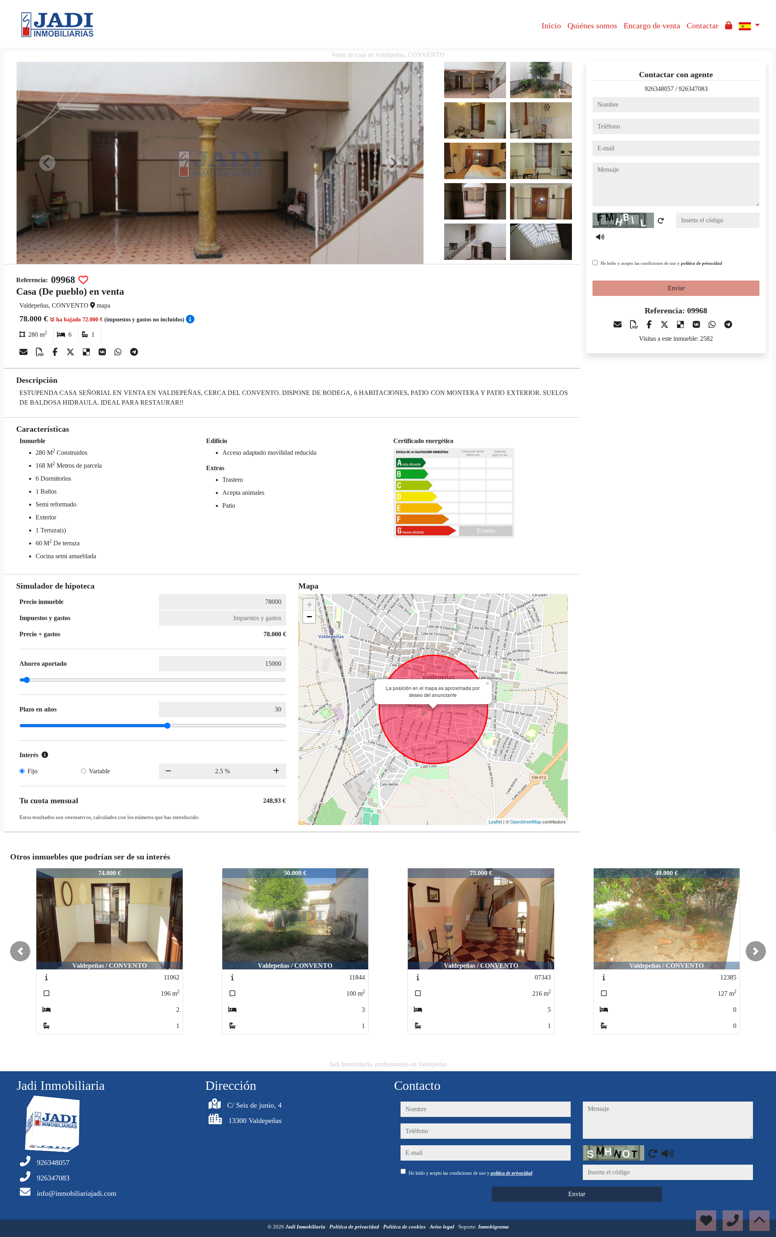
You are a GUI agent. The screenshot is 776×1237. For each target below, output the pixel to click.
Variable (99, 771)
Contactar (703, 25)
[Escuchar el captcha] (600, 237)
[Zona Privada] (729, 25)
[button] (20, 951)
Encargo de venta (652, 25)
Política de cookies (405, 1227)
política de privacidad (701, 263)
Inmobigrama (493, 1227)
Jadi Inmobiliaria (306, 1227)
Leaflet (495, 821)
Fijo (32, 771)
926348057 (659, 88)
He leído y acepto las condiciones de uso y (661, 263)
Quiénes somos (592, 25)
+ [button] (309, 605)
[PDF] (41, 352)
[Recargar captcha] (660, 221)
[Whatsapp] (119, 352)
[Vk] (103, 352)
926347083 (693, 88)
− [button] (309, 617)
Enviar (676, 288)
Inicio (551, 25)
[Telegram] (134, 352)
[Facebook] (56, 352)
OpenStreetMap (525, 821)
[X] (71, 352)
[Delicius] (87, 352)
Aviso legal (442, 1227)
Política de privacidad (354, 1227)
